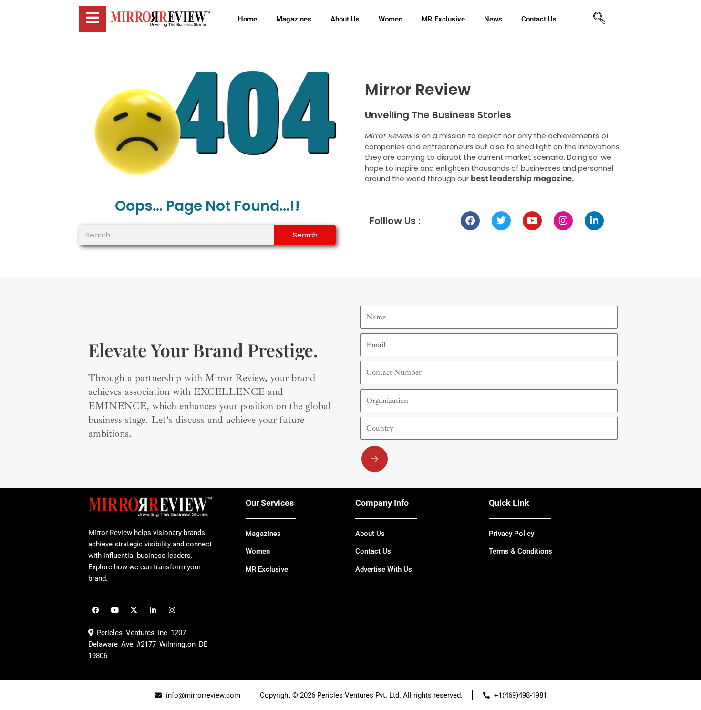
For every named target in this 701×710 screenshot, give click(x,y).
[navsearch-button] (598, 19)
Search (305, 235)
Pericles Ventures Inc (130, 632)
